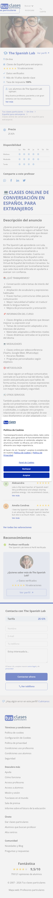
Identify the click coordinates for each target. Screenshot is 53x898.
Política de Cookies (22, 452)
